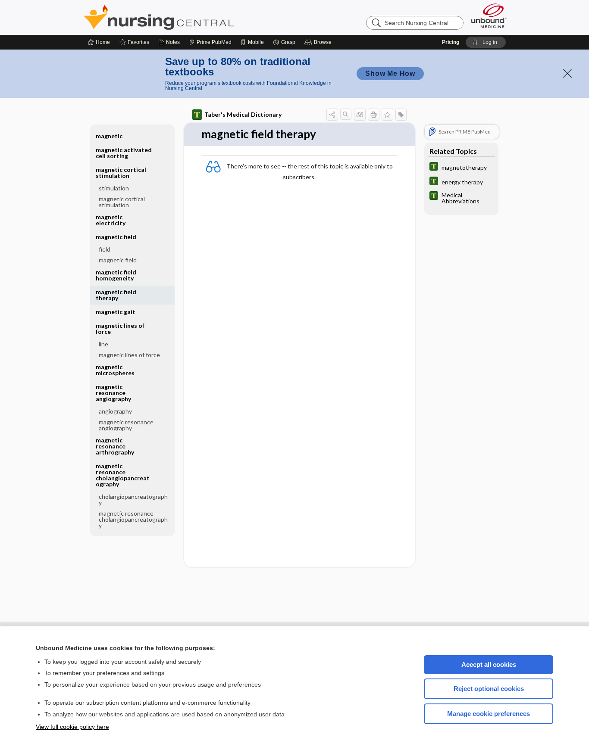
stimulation (114, 188)
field (104, 249)
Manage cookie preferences (488, 713)
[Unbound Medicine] (489, 15)
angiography (115, 411)
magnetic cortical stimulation (122, 201)
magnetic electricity (110, 220)
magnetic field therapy (116, 295)
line (103, 344)
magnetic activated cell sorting (124, 152)
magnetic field (118, 260)
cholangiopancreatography (133, 499)
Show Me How (390, 73)
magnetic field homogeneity (116, 275)
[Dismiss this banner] (567, 73)
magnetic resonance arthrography (115, 446)
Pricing (450, 42)
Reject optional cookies (489, 688)
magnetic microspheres (115, 369)
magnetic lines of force (129, 354)
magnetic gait (115, 311)
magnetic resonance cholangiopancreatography (133, 519)
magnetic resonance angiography (126, 425)
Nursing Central (191, 17)
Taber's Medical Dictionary (243, 114)
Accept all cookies (488, 664)
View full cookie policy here (72, 726)
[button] (319, 42)
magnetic (109, 136)
